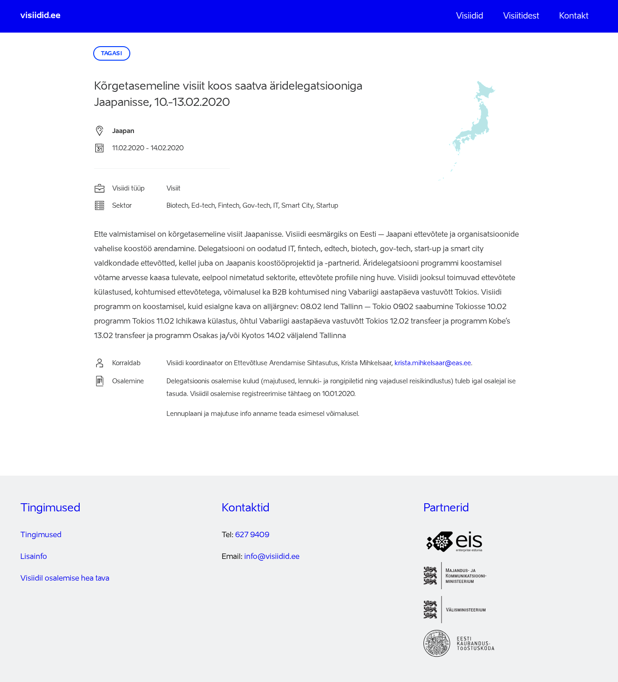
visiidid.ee (40, 16)
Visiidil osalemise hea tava (64, 578)
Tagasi (112, 54)
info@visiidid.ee (271, 557)
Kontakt (574, 16)
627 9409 (252, 535)
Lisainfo (33, 557)
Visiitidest (521, 16)
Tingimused (41, 535)
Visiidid (469, 16)
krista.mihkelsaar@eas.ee (433, 363)
